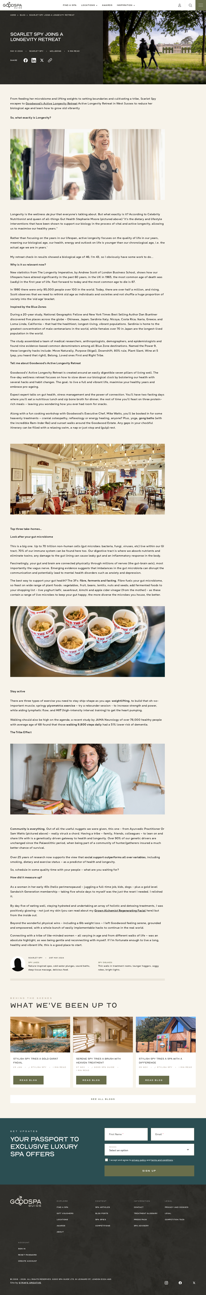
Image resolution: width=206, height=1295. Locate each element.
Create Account (27, 1261)
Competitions (102, 1226)
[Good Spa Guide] (12, 5)
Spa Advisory (141, 1226)
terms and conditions (162, 1160)
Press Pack (140, 1220)
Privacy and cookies (176, 1207)
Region (112, 1147)
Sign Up (149, 1171)
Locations (88, 5)
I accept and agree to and (141, 1160)
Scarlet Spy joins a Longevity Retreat (51, 15)
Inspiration (124, 5)
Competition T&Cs (174, 1220)
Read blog (28, 1080)
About (60, 1232)
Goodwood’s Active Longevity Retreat (52, 103)
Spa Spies (100, 1220)
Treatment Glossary (146, 1213)
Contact (139, 1207)
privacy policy (139, 1160)
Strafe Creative (30, 1282)
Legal (168, 1213)
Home (13, 15)
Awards (107, 5)
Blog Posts (101, 1213)
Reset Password (27, 1255)
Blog (22, 15)
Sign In (21, 1249)
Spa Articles (102, 1207)
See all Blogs (103, 1099)
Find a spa (70, 5)
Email (158, 1134)
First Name (115, 1134)
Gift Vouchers (65, 1213)
